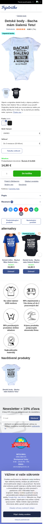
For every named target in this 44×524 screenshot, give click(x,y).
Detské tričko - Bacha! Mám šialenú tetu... (11, 261)
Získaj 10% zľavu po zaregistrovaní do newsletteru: (21, 412)
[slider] (21, 29)
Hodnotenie (10, 29)
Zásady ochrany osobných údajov (22, 508)
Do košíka (27, 173)
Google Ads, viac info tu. (17, 497)
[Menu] (39, 8)
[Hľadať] (28, 8)
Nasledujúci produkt (31, 221)
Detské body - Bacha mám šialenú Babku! (31, 261)
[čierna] (9, 123)
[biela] (3, 123)
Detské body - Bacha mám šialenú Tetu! (11, 391)
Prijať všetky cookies (22, 514)
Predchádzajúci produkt (12, 221)
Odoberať (34, 418)
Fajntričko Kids (14, 189)
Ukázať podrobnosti (22, 520)
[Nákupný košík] (33, 8)
